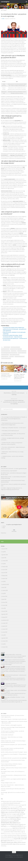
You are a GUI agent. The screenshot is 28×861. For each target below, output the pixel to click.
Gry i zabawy (3, 10)
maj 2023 (4, 563)
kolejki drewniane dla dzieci (21, 350)
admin (3, 18)
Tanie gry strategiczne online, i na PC (8, 782)
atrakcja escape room (6, 801)
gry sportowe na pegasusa (11, 814)
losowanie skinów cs (17, 826)
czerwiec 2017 (5, 629)
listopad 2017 (4, 617)
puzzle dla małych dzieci (22, 352)
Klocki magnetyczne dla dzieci (10, 823)
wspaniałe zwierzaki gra (14, 839)
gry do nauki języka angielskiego (13, 806)
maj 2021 (4, 581)
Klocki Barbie (11, 821)
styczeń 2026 (4, 548)
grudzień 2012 (5, 638)
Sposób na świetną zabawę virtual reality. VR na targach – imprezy (14, 752)
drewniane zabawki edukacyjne (11, 803)
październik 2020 (5, 584)
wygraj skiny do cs (8, 840)
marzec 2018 (4, 605)
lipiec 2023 (4, 557)
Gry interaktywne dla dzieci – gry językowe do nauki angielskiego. (14, 758)
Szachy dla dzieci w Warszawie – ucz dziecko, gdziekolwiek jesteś (14, 468)
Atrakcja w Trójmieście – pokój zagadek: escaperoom (11, 725)
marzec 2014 (4, 632)
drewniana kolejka (7, 347)
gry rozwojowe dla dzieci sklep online (12, 813)
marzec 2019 (4, 602)
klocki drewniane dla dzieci (5, 350)
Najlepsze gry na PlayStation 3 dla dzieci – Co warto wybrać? (14, 427)
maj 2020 (4, 593)
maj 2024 (4, 551)
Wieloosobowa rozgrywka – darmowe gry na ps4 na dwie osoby (14, 719)
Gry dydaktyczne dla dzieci (11, 807)
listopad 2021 (4, 575)
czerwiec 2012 (5, 641)
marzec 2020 (4, 596)
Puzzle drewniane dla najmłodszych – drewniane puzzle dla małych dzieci (6, 375)
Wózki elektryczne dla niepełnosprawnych (10, 430)
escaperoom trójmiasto (7, 805)
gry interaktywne (22, 808)
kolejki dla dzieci (13, 350)
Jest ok (4, 526)
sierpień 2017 (4, 626)
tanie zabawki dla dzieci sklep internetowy (15, 837)
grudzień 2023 (5, 554)
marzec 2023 (4, 569)
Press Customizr (20, 857)
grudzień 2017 (5, 614)
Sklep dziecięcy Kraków (5, 354)
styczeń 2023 (4, 572)
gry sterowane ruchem (10, 815)
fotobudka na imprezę (18, 805)
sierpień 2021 (4, 578)
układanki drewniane (4, 356)
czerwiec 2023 (5, 560)
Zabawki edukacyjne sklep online (11, 842)
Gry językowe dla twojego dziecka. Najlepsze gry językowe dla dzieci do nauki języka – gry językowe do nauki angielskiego (14, 329)
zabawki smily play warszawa (6, 358)
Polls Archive (3, 533)
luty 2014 (4, 635)
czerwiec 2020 (5, 590)
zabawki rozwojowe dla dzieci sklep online (13, 843)
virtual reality (11, 356)
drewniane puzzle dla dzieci (15, 347)
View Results (14, 531)
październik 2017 (5, 620)
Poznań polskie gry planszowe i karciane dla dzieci (9, 352)
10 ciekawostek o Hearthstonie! (10, 683)
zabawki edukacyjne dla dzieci (19, 356)
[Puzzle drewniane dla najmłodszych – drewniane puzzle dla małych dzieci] (7, 368)
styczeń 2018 (4, 611)
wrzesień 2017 (5, 623)
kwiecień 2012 (5, 647)
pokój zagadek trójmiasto (15, 830)
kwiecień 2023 (5, 566)
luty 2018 (4, 608)
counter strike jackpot (17, 801)
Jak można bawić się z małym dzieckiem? (9, 470)
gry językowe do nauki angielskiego (15, 348)
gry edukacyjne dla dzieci (5, 348)
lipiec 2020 (4, 587)
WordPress (11, 857)
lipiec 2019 (4, 599)
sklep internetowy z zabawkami (10, 833)
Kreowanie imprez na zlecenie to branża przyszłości (14, 659)
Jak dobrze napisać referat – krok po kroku (12, 654)
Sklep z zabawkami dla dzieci (14, 354)
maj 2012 (4, 644)
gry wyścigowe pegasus (13, 817)
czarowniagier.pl (5, 1)
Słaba (4, 527)
